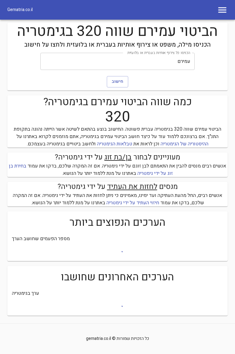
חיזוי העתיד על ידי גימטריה (132, 202)
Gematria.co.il (20, 10)
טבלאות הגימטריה (114, 144)
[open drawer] (222, 10)
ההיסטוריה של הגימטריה (184, 144)
